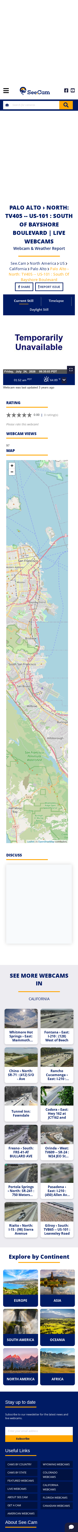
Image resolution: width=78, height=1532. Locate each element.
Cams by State (16, 1472)
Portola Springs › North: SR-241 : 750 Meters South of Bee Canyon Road (21, 1191)
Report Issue (49, 287)
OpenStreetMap (46, 841)
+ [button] (12, 465)
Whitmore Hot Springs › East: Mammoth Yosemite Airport (21, 1036)
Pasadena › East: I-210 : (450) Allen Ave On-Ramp (57, 1191)
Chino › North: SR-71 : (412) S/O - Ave (21, 1075)
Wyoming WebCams (56, 1464)
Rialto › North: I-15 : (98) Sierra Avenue (21, 1230)
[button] (64, 380)
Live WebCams (16, 1489)
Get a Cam (14, 1505)
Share (25, 287)
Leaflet (30, 841)
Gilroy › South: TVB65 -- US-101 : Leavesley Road (57, 1230)
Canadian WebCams (56, 1506)
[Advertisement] (39, 41)
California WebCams (50, 1487)
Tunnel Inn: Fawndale (21, 1113)
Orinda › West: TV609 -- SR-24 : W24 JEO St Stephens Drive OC (57, 1152)
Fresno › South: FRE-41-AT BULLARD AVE (21, 1152)
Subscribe (23, 1438)
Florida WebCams (55, 1497)
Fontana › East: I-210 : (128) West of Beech (56, 1036)
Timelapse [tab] (56, 301)
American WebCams (21, 1513)
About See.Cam (17, 1497)
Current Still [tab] (23, 301)
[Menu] (6, 91)
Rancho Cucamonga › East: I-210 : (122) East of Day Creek (57, 1075)
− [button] (12, 472)
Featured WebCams (20, 1480)
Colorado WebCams (50, 1475)
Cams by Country (19, 1464)
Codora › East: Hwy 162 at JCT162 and (57, 1114)
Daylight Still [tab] (39, 309)
